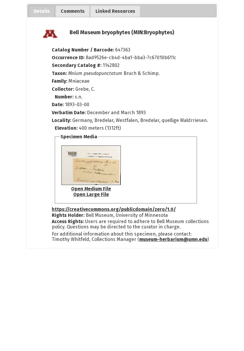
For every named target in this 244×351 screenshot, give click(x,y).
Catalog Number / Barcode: (83, 50)
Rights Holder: (68, 215)
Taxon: (59, 73)
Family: (59, 81)
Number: (65, 97)
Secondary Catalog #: (76, 65)
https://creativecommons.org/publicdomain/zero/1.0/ (114, 209)
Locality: (61, 120)
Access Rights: (68, 221)
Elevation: (67, 128)
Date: (58, 104)
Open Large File (91, 194)
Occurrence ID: (69, 57)
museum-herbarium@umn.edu (173, 239)
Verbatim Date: (69, 112)
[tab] (42, 11)
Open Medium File (91, 189)
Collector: (63, 89)
